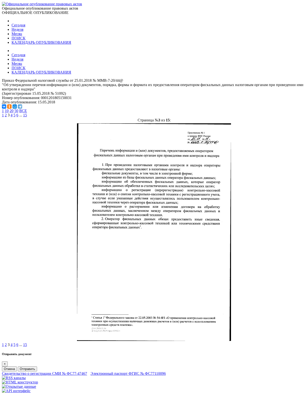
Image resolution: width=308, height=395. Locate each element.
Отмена (9, 369)
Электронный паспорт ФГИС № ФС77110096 (128, 373)
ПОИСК (19, 38)
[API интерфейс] (16, 391)
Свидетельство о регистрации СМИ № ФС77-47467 (44, 373)
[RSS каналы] (14, 378)
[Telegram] (20, 106)
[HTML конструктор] (20, 382)
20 (11, 111)
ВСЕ (23, 111)
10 (7, 111)
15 (25, 115)
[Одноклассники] (9, 106)
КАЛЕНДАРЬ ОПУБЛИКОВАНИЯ (41, 42)
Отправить (27, 369)
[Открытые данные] (19, 386)
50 (16, 111)
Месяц (17, 34)
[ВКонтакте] (4, 106)
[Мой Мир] (15, 106)
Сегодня (18, 25)
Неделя (17, 29)
